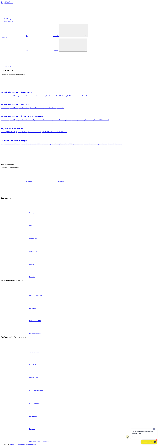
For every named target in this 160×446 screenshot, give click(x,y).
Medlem (6, 18)
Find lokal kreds (8, 3)
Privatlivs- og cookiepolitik (17, 444)
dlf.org (2, 3)
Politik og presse (8, 21)
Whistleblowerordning (30, 444)
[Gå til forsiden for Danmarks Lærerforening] (13, 15)
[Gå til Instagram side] (63, 194)
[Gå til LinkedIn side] (38, 194)
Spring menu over (5, 1)
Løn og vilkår (7, 20)
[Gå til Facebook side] (13, 194)
